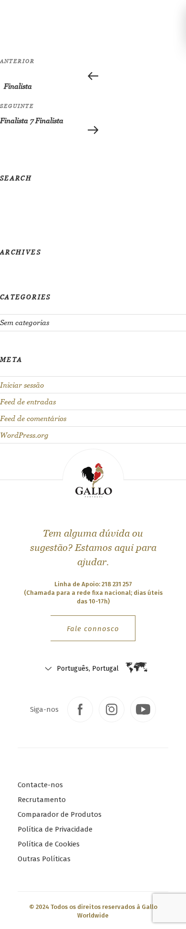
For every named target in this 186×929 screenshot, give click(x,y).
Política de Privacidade (55, 829)
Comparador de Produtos (60, 814)
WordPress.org (24, 435)
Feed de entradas (28, 402)
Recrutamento (42, 799)
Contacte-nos (40, 785)
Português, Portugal (88, 669)
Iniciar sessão (22, 385)
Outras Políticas (44, 859)
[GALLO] (18, 16)
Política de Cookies (49, 844)
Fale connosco (93, 628)
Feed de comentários (33, 418)
